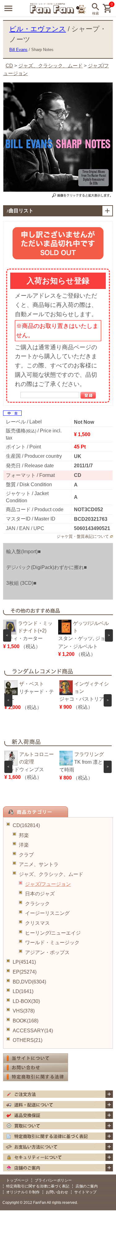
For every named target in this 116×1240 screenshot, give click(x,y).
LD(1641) (23, 991)
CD (9, 65)
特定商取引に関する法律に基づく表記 (37, 1186)
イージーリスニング (47, 913)
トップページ (17, 1180)
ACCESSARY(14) (33, 1030)
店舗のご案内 (86, 1186)
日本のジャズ (40, 893)
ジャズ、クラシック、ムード (51, 874)
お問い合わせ (57, 1192)
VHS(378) (24, 1010)
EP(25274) (25, 972)
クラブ (26, 854)
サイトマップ (85, 1192)
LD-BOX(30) (26, 1001)
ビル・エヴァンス (37, 29)
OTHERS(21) (27, 1040)
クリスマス (37, 923)
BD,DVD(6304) (29, 981)
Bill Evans (18, 49)
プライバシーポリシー (53, 1180)
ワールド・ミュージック (52, 942)
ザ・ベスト (31, 683)
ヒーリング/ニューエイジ (53, 933)
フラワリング (89, 754)
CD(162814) (26, 825)
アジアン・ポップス (47, 952)
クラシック (37, 903)
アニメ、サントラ (38, 864)
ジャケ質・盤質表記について (83, 536)
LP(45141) (24, 962)
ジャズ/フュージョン (48, 884)
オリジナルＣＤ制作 (23, 1192)
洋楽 (24, 844)
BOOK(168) (25, 1020)
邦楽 (24, 835)
